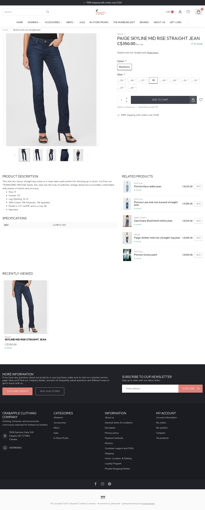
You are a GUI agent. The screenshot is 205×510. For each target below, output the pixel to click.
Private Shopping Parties (117, 468)
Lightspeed (114, 503)
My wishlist (162, 427)
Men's (69, 22)
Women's (33, 22)
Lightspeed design (130, 503)
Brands (144, 22)
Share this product (147, 107)
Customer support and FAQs (119, 448)
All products (162, 438)
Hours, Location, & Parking (118, 458)
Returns (109, 443)
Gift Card (175, 22)
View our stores (50, 391)
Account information (166, 417)
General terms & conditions (119, 422)
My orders (161, 422)
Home (19, 22)
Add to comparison (126, 107)
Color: (121, 61)
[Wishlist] (188, 12)
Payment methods (114, 438)
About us (109, 417)
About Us (159, 22)
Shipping (109, 453)
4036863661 (15, 447)
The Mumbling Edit (124, 22)
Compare (160, 432)
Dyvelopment (148, 503)
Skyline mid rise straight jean (27, 30)
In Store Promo (99, 22)
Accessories (52, 22)
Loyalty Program (113, 463)
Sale (82, 22)
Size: (121, 74)
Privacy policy (112, 432)
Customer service (17, 391)
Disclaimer (110, 427)
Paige (120, 34)
